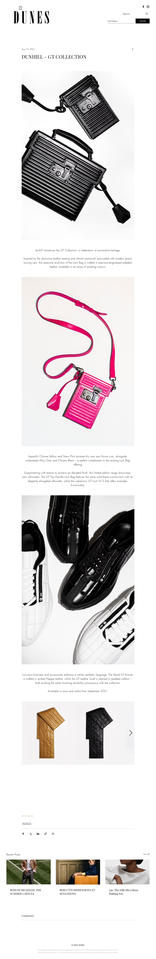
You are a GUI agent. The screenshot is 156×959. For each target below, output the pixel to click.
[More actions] (132, 49)
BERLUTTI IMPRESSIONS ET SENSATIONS (77, 892)
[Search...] (147, 14)
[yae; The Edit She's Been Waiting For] (127, 872)
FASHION (26, 823)
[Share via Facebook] (23, 833)
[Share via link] (45, 833)
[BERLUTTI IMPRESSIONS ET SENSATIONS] (78, 872)
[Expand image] (47, 733)
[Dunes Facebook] (143, 6)
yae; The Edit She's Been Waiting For (123, 892)
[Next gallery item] (131, 733)
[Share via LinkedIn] (38, 833)
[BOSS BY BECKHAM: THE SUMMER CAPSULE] (28, 872)
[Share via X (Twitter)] (30, 833)
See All (146, 854)
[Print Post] (52, 833)
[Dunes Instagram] (148, 6)
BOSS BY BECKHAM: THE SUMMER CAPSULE (25, 892)
